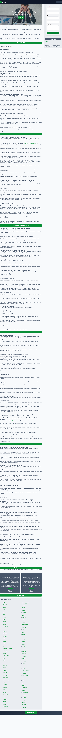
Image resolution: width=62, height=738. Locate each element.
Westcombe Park (25, 670)
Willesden (4, 639)
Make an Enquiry (31, 712)
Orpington (24, 704)
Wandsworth (5, 684)
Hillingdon (4, 616)
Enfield (23, 615)
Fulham (4, 668)
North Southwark (6, 702)
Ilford (23, 678)
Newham (23, 671)
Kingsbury (4, 631)
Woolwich (24, 683)
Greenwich (24, 656)
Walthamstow (24, 636)
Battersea (4, 685)
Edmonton (24, 617)
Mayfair (4, 682)
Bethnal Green (25, 624)
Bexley (23, 702)
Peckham (24, 627)
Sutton (23, 641)
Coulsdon (24, 680)
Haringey (4, 691)
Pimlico (4, 696)
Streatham (24, 620)
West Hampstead (6, 655)
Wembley (4, 622)
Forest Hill (24, 651)
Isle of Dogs (24, 648)
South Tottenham (25, 602)
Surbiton (4, 697)
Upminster (24, 707)
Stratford (23, 644)
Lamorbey (24, 695)
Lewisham (24, 661)
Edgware (4, 634)
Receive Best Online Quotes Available (21, 134)
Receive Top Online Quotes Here (21, 332)
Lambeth (23, 607)
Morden (23, 608)
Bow (23, 629)
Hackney (23, 619)
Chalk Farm (5, 672)
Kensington (5, 665)
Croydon (23, 668)
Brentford (4, 638)
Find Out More (21, 444)
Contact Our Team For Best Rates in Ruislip (21, 225)
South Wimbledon (6, 706)
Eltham (23, 685)
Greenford (5, 611)
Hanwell (4, 624)
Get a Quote (20, 17)
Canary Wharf (24, 637)
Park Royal (5, 633)
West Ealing (5, 628)
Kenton (4, 612)
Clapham (4, 704)
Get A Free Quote (20, 595)
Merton (23, 605)
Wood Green (5, 692)
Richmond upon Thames (7, 648)
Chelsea (4, 679)
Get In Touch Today (21, 42)
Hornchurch (24, 705)
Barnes (4, 660)
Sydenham (24, 658)
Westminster (5, 699)
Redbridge (24, 673)
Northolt (4, 607)
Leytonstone (24, 649)
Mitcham (23, 625)
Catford (23, 665)
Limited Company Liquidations (30, 143)
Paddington (5, 667)
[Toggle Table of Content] (10, 46)
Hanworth (4, 653)
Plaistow (23, 663)
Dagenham (24, 697)
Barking (23, 682)
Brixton (23, 610)
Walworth (24, 612)
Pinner (4, 602)
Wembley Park (5, 626)
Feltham (4, 645)
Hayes (4, 614)
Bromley (23, 634)
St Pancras (5, 687)
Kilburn (4, 658)
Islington (4, 701)
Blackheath (24, 666)
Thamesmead (24, 687)
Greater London (25, 675)
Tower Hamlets (25, 631)
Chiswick (4, 646)
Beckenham (24, 677)
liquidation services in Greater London (11, 420)
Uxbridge (4, 605)
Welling (23, 690)
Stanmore (4, 621)
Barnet (4, 663)
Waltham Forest (25, 632)
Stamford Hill (24, 603)
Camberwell (24, 614)
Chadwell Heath (25, 692)
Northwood (5, 604)
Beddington (24, 654)
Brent (4, 643)
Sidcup (23, 694)
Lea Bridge (24, 622)
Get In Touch (53, 39)
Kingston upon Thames (7, 680)
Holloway (4, 689)
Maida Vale (5, 662)
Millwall (23, 639)
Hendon (4, 641)
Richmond (5, 651)
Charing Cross (5, 694)
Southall (4, 617)
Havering (24, 700)
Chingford (24, 653)
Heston (4, 629)
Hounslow (4, 636)
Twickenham (5, 650)
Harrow (4, 609)
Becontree (24, 688)
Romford (23, 699)
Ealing (4, 619)
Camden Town (5, 675)
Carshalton (24, 646)
